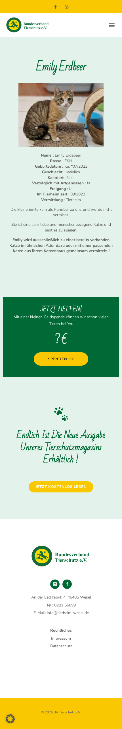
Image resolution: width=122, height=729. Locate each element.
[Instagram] (66, 6)
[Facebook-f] (55, 6)
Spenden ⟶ (61, 359)
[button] (111, 25)
